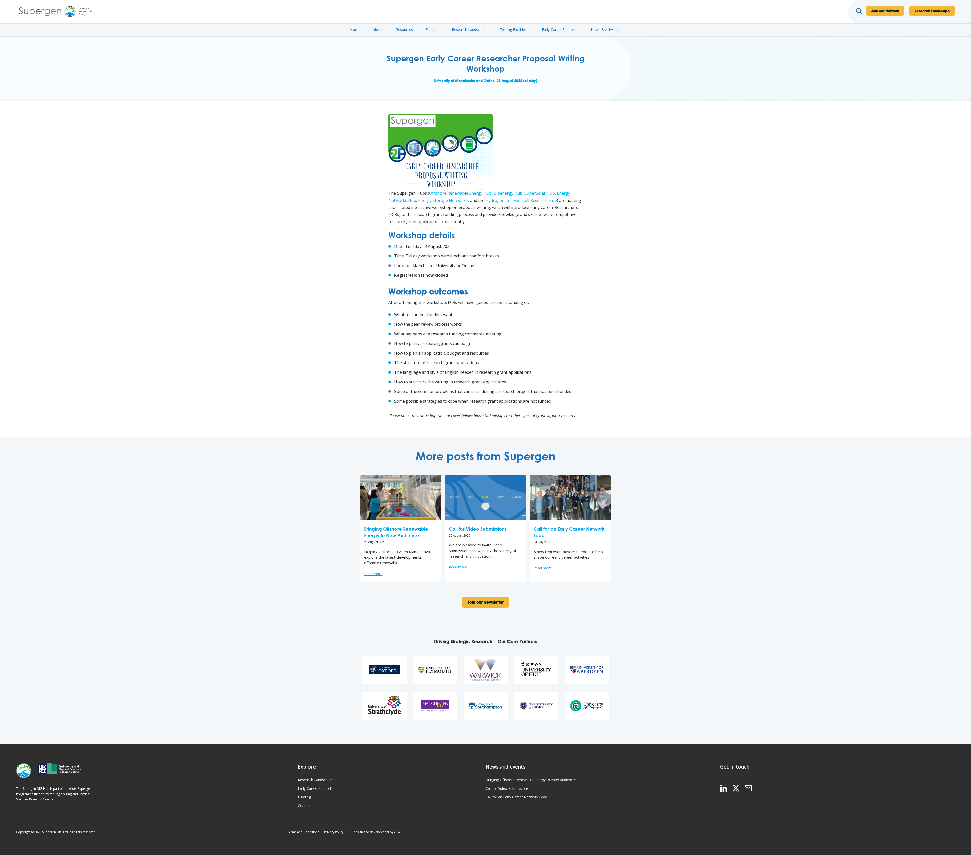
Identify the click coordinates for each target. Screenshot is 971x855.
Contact (304, 805)
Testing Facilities (513, 29)
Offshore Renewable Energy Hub (460, 193)
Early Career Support (559, 29)
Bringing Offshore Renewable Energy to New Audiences (531, 779)
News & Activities (605, 29)
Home (355, 29)
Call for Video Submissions (507, 788)
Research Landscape (932, 11)
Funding (432, 29)
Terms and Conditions (303, 832)
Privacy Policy (333, 832)
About (378, 29)
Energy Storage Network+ (443, 200)
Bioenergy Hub (508, 193)
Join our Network (885, 11)
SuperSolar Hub (539, 193)
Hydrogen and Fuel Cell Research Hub (521, 200)
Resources (404, 29)
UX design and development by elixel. (375, 832)
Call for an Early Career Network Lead (516, 797)
